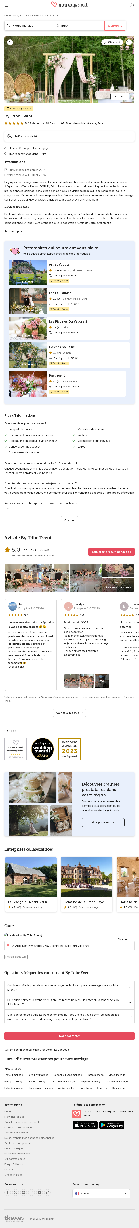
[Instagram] (31, 1192)
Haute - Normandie (37, 15)
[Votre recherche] (10, 42)
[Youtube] (39, 1192)
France (85, 1193)
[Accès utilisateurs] (132, 5)
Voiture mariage (38, 1081)
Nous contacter (69, 1036)
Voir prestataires (103, 822)
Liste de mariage (14, 1088)
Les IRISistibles (60, 293)
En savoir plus (13, 231)
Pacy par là (57, 376)
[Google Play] (112, 1128)
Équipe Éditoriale (14, 1164)
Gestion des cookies (16, 1132)
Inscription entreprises (17, 1153)
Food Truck (85, 1088)
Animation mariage (117, 1081)
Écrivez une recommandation (111, 552)
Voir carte (124, 939)
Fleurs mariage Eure (15, 956)
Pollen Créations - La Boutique (50, 1050)
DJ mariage (118, 1088)
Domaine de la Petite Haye (84, 902)
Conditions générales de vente (22, 1122)
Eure (55, 15)
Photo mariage (95, 1074)
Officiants (102, 1088)
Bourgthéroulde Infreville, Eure (84, 123)
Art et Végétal (59, 264)
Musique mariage (14, 1081)
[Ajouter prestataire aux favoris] (129, 42)
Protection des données (18, 1127)
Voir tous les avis (67, 713)
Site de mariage (13, 1174)
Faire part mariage (38, 1074)
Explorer (119, 96)
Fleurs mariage (13, 15)
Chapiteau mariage (91, 1081)
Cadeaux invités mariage (67, 1074)
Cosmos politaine (62, 347)
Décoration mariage (63, 1081)
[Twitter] (15, 1192)
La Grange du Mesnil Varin (27, 902)
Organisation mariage (40, 1088)
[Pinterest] (23, 1192)
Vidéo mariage (117, 1074)
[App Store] (85, 1128)
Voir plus (69, 520)
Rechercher (115, 26)
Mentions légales (14, 1116)
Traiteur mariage (13, 1074)
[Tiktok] (47, 1192)
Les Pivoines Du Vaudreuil (68, 321)
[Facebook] (7, 1192)
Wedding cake (66, 1088)
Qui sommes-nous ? (15, 1158)
